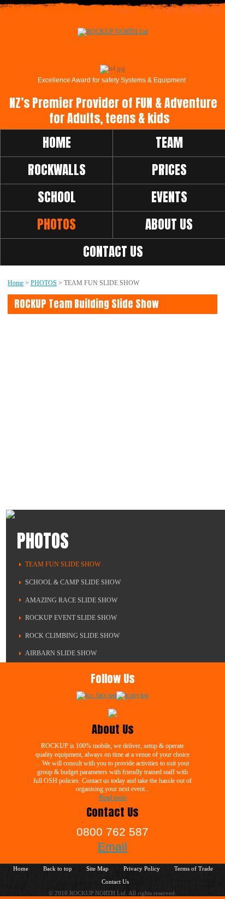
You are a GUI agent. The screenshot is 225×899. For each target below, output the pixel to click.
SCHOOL (57, 197)
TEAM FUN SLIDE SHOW (62, 564)
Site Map (97, 868)
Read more (113, 797)
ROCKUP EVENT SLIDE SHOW (71, 618)
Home (15, 283)
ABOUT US (169, 224)
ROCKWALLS (57, 169)
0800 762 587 (112, 831)
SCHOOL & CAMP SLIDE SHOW (73, 582)
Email (112, 846)
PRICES (169, 169)
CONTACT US (113, 251)
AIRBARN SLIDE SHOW (61, 653)
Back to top (57, 868)
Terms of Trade (193, 868)
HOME (57, 142)
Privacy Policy (141, 868)
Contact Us (115, 881)
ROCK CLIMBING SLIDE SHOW (72, 635)
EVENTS (169, 197)
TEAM (169, 142)
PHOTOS (56, 224)
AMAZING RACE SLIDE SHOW (71, 600)
